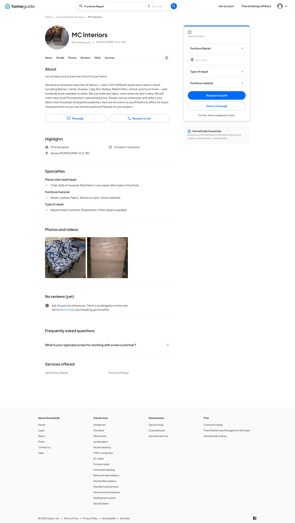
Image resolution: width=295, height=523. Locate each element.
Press (41, 441)
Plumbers (98, 430)
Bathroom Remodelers (106, 475)
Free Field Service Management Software (227, 430)
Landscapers (100, 441)
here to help (67, 309)
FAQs (97, 57)
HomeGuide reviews (215, 435)
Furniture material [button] (201, 83)
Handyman (99, 424)
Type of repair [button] (199, 71)
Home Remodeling (104, 469)
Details (60, 57)
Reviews (85, 57)
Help (41, 452)
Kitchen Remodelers (104, 480)
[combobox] (111, 6)
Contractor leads (213, 424)
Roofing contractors (104, 497)
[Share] (166, 57)
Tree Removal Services (106, 486)
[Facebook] (255, 518)
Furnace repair (101, 464)
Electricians (99, 435)
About (48, 57)
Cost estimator (157, 430)
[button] (107, 344)
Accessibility (109, 518)
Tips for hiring (156, 424)
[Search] (174, 6)
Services (110, 57)
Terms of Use (71, 518)
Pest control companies (106, 492)
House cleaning (102, 447)
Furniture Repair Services (70, 16)
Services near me (158, 435)
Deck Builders (101, 503)
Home (48, 16)
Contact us (44, 447)
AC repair (98, 458)
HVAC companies (103, 452)
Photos (72, 57)
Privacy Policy (90, 518)
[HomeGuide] (19, 6)
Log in (41, 430)
